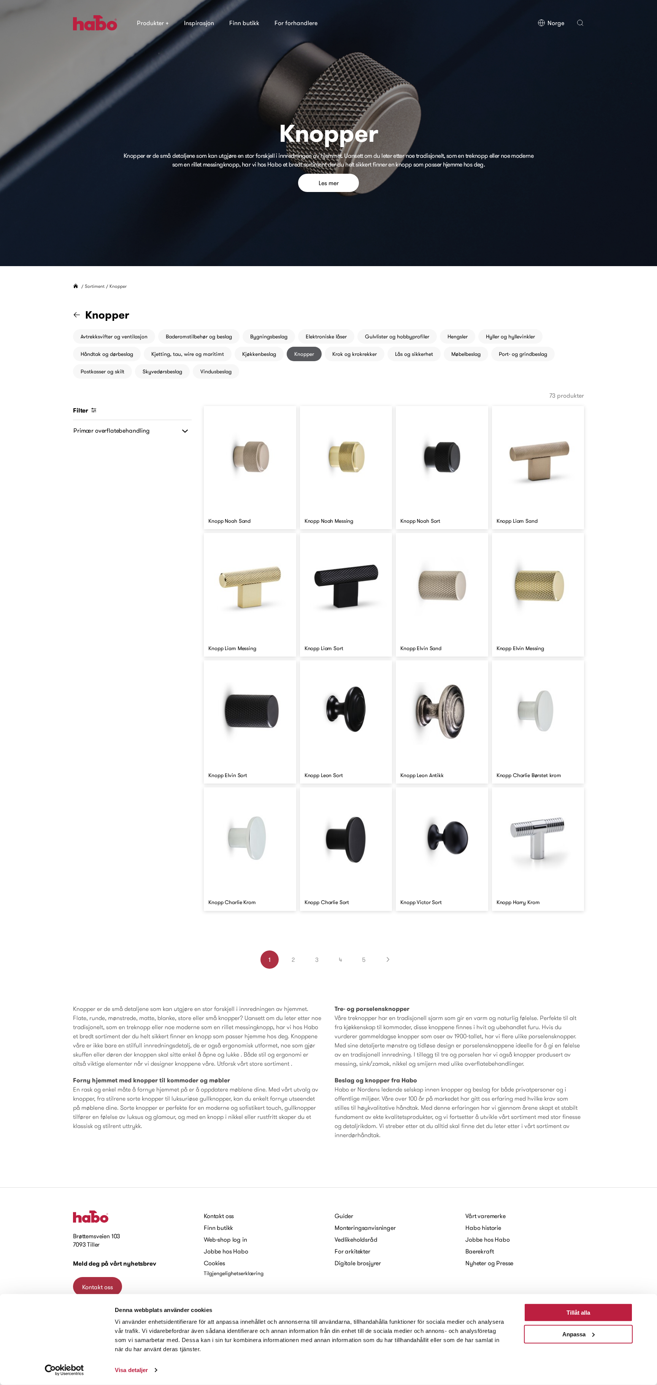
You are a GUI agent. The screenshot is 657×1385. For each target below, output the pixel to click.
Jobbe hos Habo (226, 1251)
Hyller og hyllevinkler (510, 336)
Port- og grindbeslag (523, 354)
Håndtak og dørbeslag (107, 354)
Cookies (214, 1263)
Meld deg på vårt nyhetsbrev (114, 1264)
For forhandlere (296, 23)
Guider (344, 1216)
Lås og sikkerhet (414, 354)
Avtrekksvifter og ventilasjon (114, 336)
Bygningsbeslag (268, 336)
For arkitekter (352, 1251)
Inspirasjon (199, 23)
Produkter (153, 23)
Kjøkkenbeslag (259, 354)
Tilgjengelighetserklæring (233, 1273)
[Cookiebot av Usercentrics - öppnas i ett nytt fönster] (64, 1370)
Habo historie (483, 1227)
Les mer (329, 183)
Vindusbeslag (216, 371)
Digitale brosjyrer (358, 1263)
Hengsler (458, 336)
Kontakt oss (97, 1287)
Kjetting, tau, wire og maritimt (187, 354)
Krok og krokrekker (354, 354)
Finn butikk (244, 23)
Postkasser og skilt (102, 371)
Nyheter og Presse (489, 1263)
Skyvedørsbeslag (162, 371)
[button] (580, 23)
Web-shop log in (225, 1239)
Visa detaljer (131, 1370)
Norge (556, 23)
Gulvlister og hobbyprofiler (397, 336)
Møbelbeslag (466, 354)
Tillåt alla (578, 1312)
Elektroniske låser (326, 336)
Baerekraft (479, 1251)
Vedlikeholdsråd (356, 1239)
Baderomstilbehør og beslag (199, 336)
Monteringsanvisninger (365, 1227)
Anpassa (574, 1334)
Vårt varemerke (485, 1216)
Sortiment (95, 286)
